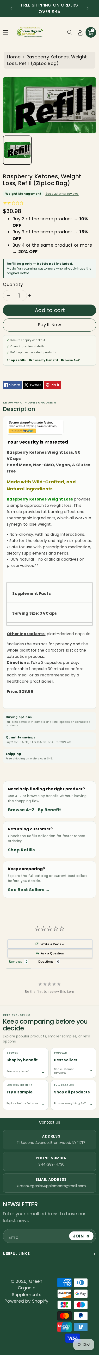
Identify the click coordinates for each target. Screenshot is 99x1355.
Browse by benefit (43, 360)
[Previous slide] (11, 8)
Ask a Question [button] (52, 953)
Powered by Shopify (26, 1301)
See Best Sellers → (29, 890)
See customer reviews (62, 194)
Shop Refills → (24, 850)
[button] (7, 32)
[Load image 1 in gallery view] (17, 150)
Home (13, 57)
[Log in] (80, 32)
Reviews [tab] (15, 961)
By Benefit (49, 810)
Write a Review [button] (52, 944)
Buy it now (49, 325)
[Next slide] (87, 8)
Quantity (13, 284)
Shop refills (16, 360)
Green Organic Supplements (27, 1288)
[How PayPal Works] (35, 426)
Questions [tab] (46, 961)
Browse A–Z (70, 360)
